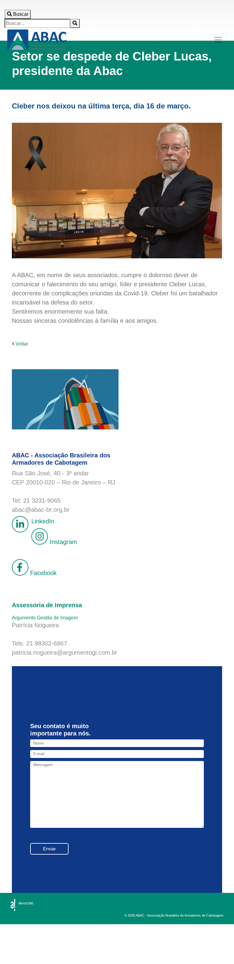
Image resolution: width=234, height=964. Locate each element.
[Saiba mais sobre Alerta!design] (13, 905)
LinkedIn (42, 521)
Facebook (42, 573)
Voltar (21, 343)
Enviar (49, 848)
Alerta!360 (25, 903)
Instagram (62, 542)
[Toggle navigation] (218, 40)
